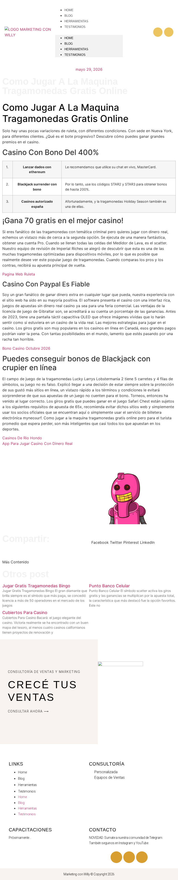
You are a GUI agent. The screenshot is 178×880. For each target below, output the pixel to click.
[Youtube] (116, 857)
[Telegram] (129, 857)
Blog (68, 43)
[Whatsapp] (168, 32)
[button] (89, 32)
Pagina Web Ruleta (18, 274)
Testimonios (75, 27)
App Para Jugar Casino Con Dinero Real (37, 443)
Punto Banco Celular (109, 585)
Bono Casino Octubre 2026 (26, 348)
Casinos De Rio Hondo (22, 438)
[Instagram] (157, 32)
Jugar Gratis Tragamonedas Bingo (36, 585)
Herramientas (76, 49)
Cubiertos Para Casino (24, 612)
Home (68, 38)
